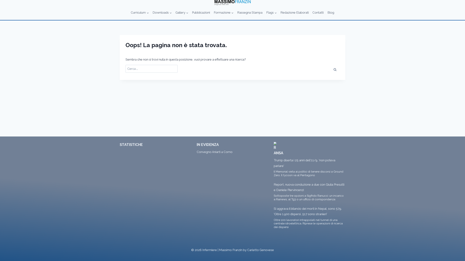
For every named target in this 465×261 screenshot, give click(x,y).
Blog (330, 12)
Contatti (318, 12)
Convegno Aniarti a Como (214, 152)
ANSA (278, 153)
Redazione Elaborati (294, 12)
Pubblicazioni (201, 12)
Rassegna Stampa (249, 12)
